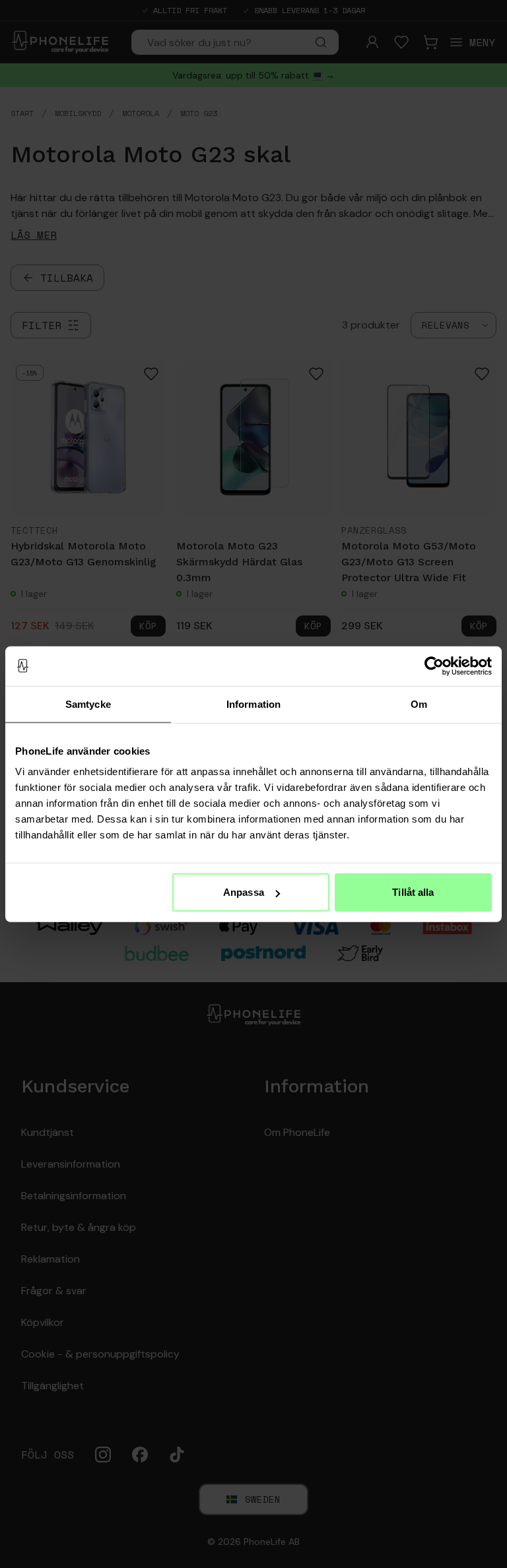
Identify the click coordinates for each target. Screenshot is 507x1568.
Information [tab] (253, 703)
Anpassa (243, 892)
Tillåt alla (413, 892)
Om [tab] (419, 703)
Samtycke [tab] (88, 703)
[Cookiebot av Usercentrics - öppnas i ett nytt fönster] (434, 665)
